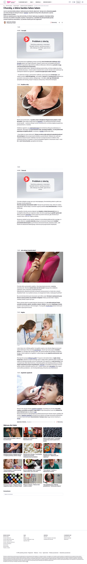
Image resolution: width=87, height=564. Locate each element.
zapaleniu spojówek (37, 408)
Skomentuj (54, 22)
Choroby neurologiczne (7, 543)
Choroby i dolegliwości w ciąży (29, 539)
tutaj (27, 561)
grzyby (42, 131)
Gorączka (42, 364)
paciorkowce (38, 349)
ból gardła (52, 366)
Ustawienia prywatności (64, 552)
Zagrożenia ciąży (26, 540)
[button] (73, 2)
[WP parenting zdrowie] (13, 2)
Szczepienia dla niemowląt (48, 539)
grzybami (40, 121)
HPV (59, 61)
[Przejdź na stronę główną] (5, 3)
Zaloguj (78, 2)
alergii (18, 418)
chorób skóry (49, 305)
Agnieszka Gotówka (11, 22)
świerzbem (28, 214)
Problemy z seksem (6, 547)
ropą (35, 412)
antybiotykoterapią (34, 128)
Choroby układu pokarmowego (8, 539)
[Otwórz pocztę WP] (70, 2)
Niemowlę (38, 2)
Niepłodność (66, 539)
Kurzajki (19, 63)
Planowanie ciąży (23, 2)
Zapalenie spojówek (26, 415)
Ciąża (31, 2)
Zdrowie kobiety (6, 546)
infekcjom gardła (32, 358)
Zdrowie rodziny (47, 2)
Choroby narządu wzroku (7, 540)
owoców (26, 12)
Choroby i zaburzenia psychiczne (9, 542)
